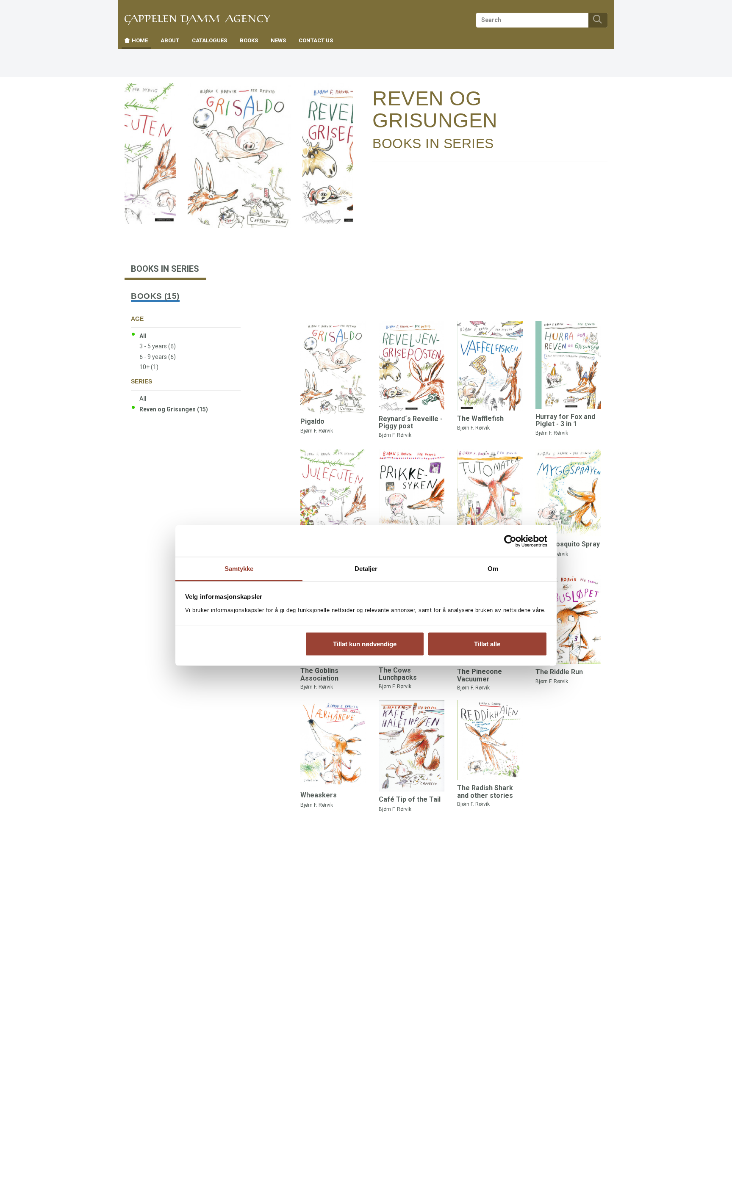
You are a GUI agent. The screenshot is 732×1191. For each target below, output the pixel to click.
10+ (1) (148, 367)
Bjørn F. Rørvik (316, 431)
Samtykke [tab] (239, 568)
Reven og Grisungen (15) (173, 409)
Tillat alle (487, 643)
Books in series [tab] (165, 269)
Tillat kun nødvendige (364, 643)
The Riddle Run (559, 672)
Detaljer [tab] (366, 568)
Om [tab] (493, 568)
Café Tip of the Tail (410, 799)
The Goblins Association (319, 674)
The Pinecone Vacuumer (479, 675)
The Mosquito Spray (567, 544)
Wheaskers (318, 795)
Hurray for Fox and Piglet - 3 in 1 (565, 420)
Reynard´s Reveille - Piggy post (411, 422)
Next (346, 98)
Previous (149, 98)
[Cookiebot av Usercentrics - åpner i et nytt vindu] (510, 541)
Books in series (433, 143)
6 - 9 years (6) (157, 356)
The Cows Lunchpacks (398, 674)
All (143, 336)
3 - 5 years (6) (157, 346)
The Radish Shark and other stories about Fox (485, 795)
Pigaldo (312, 421)
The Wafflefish (480, 418)
